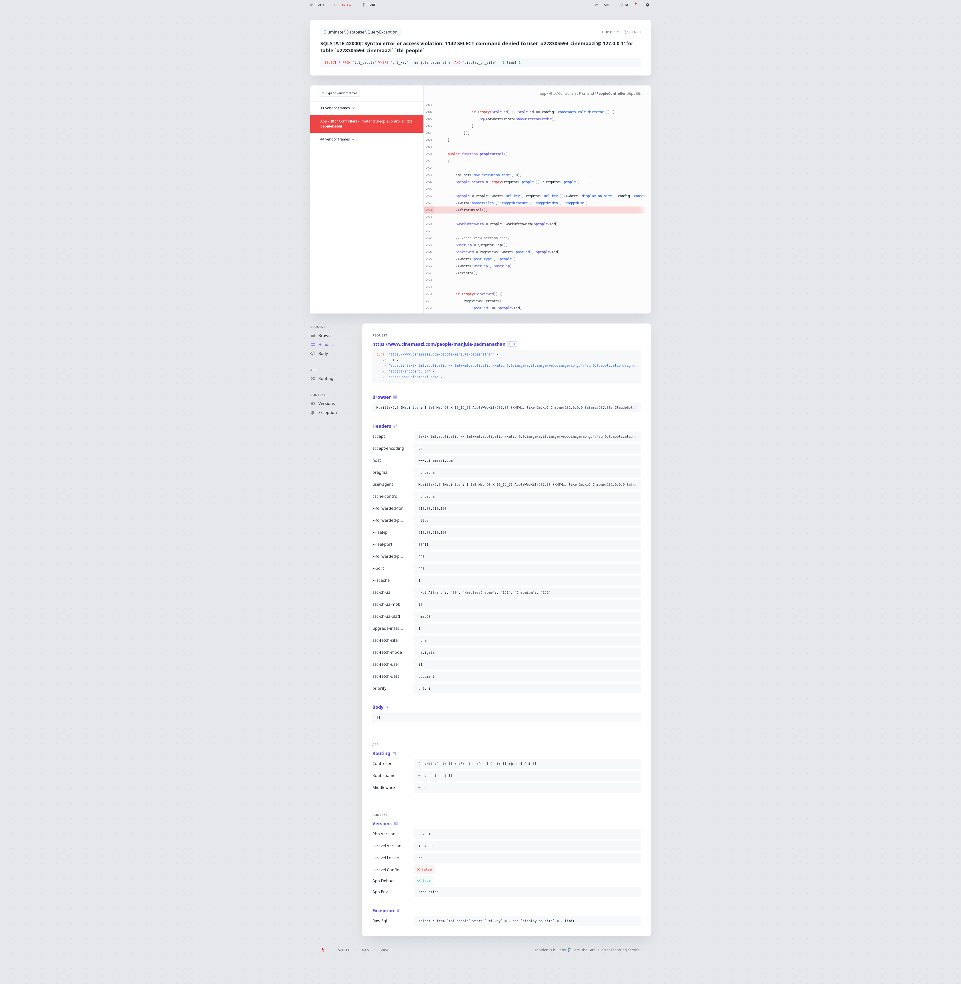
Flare (576, 950)
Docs (365, 950)
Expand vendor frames (341, 93)
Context (318, 395)
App (313, 370)
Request (317, 327)
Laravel (386, 950)
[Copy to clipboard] (635, 63)
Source (344, 950)
